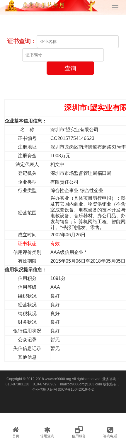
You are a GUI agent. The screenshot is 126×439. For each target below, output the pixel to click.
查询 (70, 68)
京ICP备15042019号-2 (76, 389)
